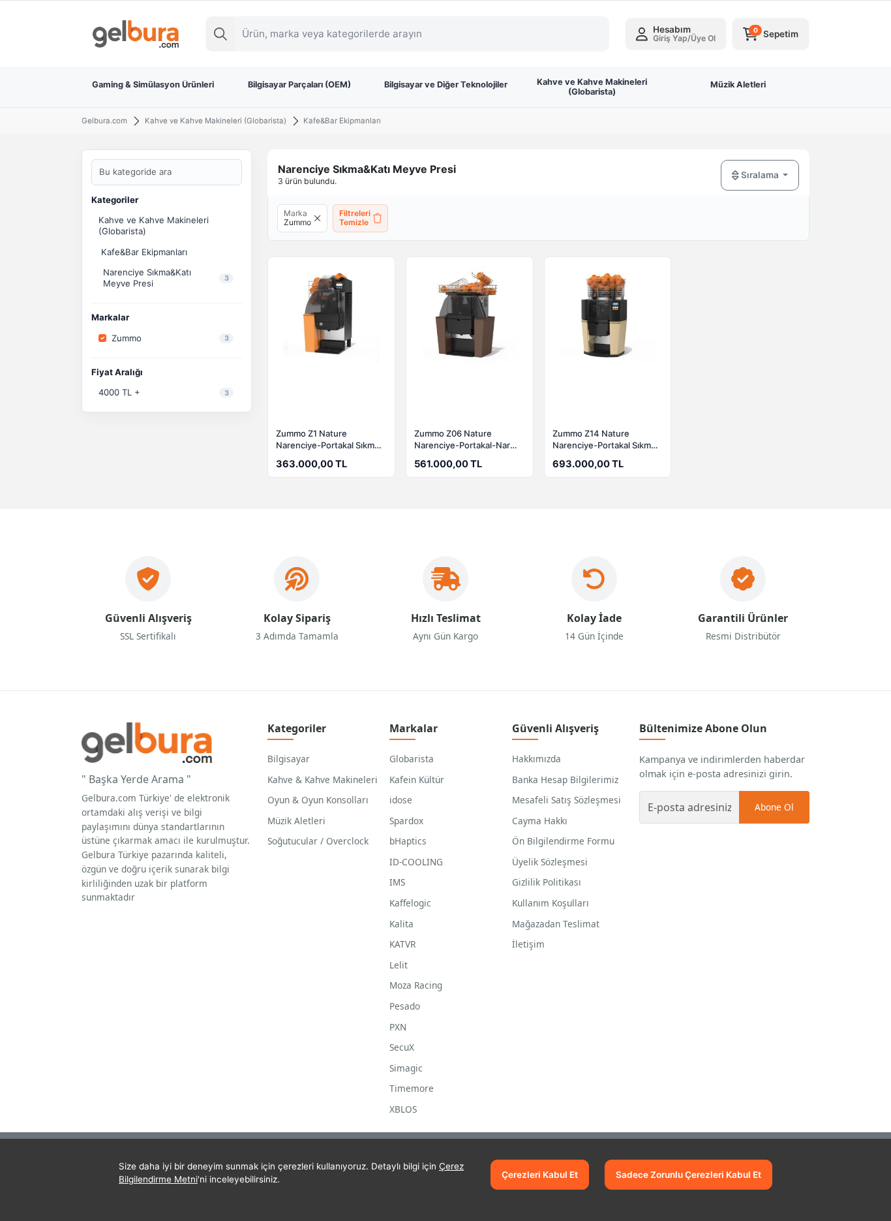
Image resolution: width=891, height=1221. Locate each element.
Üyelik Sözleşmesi (550, 862)
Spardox (406, 820)
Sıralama (760, 175)
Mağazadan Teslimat (555, 924)
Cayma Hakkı (539, 820)
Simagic (406, 1068)
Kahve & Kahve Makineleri (322, 779)
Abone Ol (774, 807)
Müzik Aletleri (296, 820)
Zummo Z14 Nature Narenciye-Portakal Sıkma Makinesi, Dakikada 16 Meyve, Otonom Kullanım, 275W (604, 440)
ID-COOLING (416, 862)
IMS (397, 882)
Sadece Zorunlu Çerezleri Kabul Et (688, 1174)
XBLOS (403, 1109)
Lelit (398, 965)
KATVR (402, 944)
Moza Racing (415, 985)
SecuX (401, 1047)
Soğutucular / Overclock (318, 841)
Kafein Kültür (416, 779)
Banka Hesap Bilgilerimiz (565, 779)
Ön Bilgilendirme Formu (563, 841)
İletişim (528, 944)
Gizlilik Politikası (546, 882)
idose (400, 800)
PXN (397, 1027)
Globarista (411, 758)
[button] (676, 34)
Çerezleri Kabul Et (540, 1174)
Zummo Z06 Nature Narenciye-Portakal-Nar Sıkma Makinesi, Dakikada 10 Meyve (465, 440)
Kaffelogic (410, 903)
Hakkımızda (536, 758)
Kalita (401, 924)
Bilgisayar (288, 758)
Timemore (411, 1088)
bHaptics (408, 841)
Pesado (404, 1006)
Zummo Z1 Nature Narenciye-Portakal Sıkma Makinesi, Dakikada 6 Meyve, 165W (327, 440)
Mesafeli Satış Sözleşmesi (566, 800)
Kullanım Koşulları (550, 903)
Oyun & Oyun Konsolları (318, 800)
